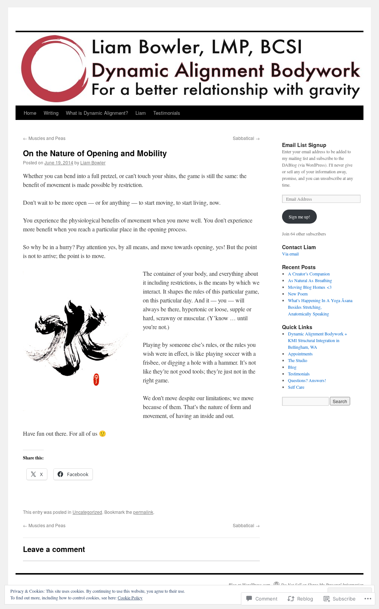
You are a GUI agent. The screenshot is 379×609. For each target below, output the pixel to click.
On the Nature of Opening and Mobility (95, 152)
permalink (143, 512)
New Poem (298, 294)
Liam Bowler (92, 162)
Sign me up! (299, 217)
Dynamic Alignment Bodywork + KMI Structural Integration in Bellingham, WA (317, 340)
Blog (292, 367)
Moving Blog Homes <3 (310, 287)
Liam (140, 112)
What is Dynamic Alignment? (97, 112)
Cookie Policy (130, 597)
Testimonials (166, 112)
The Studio (297, 360)
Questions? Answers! (307, 380)
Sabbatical (246, 138)
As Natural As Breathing (310, 280)
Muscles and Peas (44, 138)
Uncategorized (87, 512)
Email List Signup (304, 144)
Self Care (296, 387)
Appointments (300, 354)
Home (30, 112)
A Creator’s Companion (309, 274)
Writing (51, 112)
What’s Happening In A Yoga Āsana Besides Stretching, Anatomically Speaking (320, 307)
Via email (290, 254)
